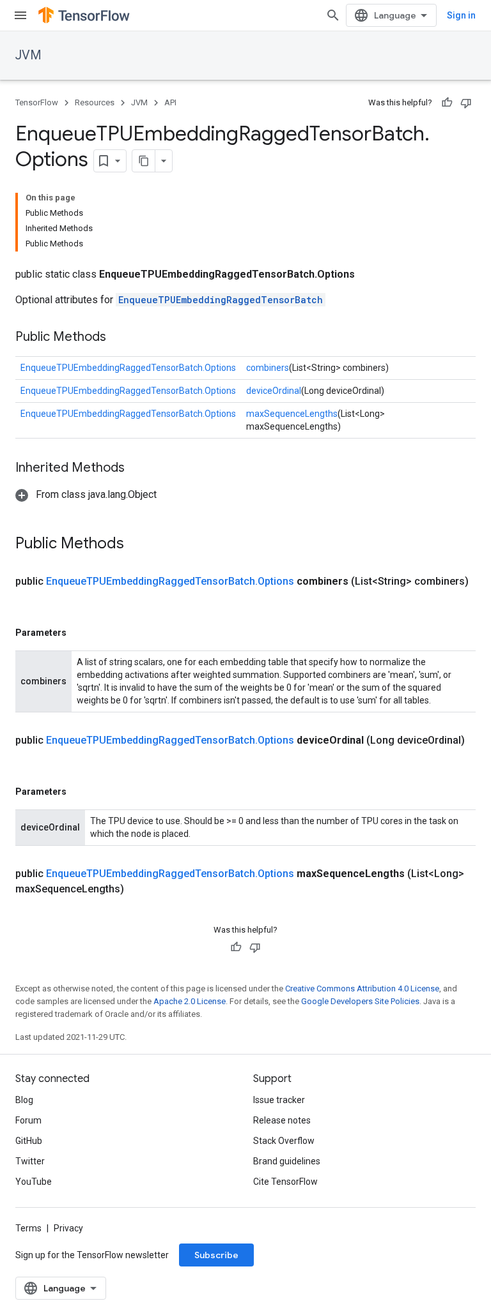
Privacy (68, 1228)
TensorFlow (36, 102)
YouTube (33, 1181)
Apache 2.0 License (189, 1001)
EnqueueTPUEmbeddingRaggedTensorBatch (220, 300)
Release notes (282, 1120)
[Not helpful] (466, 102)
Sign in (461, 15)
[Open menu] (20, 15)
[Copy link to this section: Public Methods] (119, 337)
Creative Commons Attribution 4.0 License (362, 988)
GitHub (28, 1141)
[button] (86, 494)
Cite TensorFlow (285, 1181)
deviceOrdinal (273, 391)
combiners (267, 368)
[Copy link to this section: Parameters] (79, 632)
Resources (94, 102)
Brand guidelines (286, 1161)
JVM (28, 55)
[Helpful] (446, 102)
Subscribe (216, 1255)
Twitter (30, 1161)
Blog (24, 1100)
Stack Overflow (284, 1141)
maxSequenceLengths (292, 414)
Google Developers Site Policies (360, 1001)
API (170, 102)
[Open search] (333, 15)
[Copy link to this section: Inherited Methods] (137, 468)
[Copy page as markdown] (143, 161)
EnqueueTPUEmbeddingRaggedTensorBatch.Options (128, 368)
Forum (28, 1120)
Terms (28, 1228)
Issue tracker (279, 1100)
